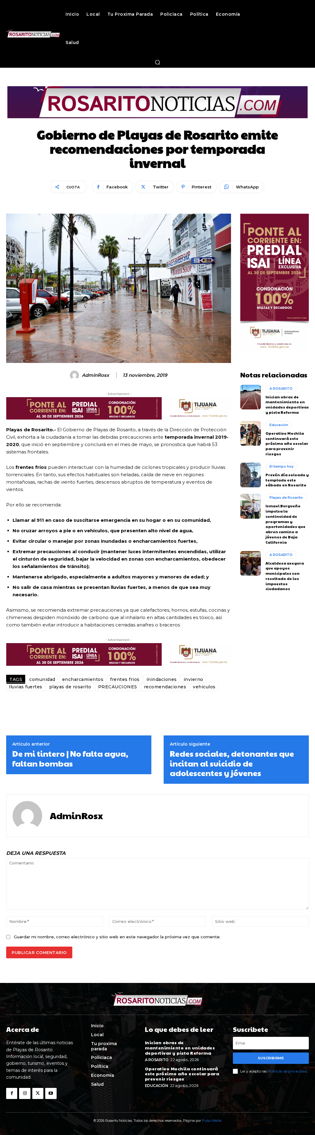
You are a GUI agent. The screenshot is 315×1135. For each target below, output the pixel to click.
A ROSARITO (281, 388)
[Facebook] (11, 1093)
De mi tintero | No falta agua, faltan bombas (70, 758)
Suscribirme (271, 1058)
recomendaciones (165, 687)
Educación (278, 425)
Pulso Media (211, 1120)
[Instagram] (24, 1093)
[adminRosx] (75, 375)
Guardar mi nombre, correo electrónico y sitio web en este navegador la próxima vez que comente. (117, 936)
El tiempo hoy (281, 466)
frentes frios (125, 679)
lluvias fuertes (25, 687)
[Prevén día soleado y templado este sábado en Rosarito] (250, 475)
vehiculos (204, 687)
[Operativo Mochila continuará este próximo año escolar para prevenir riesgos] (250, 433)
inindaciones (161, 679)
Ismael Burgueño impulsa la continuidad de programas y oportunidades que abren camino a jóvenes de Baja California (285, 524)
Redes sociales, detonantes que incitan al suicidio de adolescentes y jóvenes (232, 763)
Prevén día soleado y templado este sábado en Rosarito (287, 480)
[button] (157, 62)
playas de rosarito (70, 687)
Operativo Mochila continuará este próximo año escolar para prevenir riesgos (286, 443)
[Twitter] (37, 1093)
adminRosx (95, 375)
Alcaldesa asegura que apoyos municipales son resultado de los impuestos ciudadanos (284, 576)
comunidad (42, 679)
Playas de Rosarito (286, 497)
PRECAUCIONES (117, 687)
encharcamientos (83, 679)
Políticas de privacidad (287, 1071)
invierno (193, 679)
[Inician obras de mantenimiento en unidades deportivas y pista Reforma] (250, 397)
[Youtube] (50, 1093)
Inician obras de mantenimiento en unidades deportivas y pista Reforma (287, 404)
